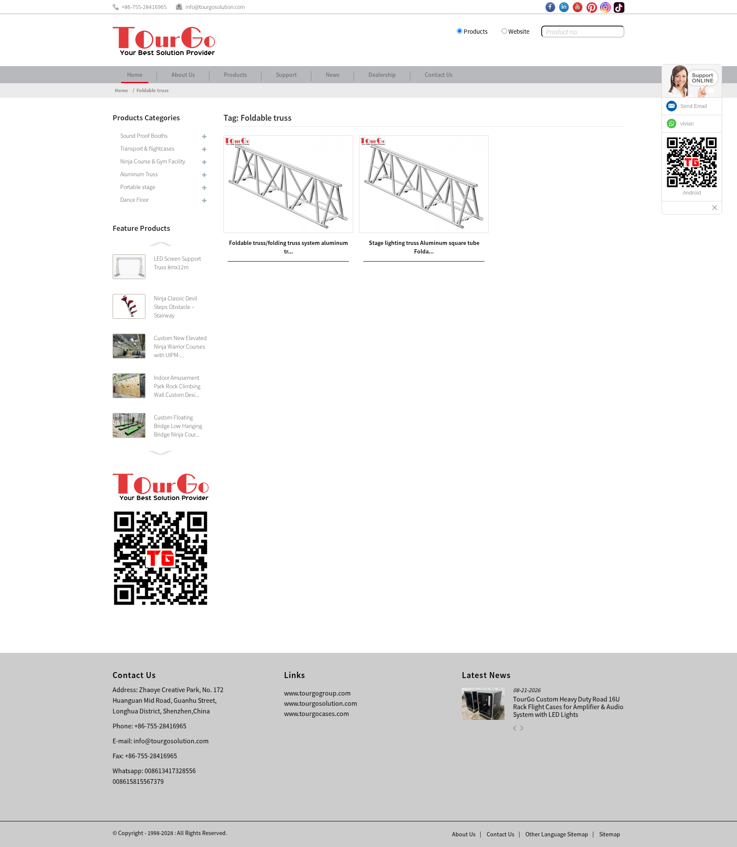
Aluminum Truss (139, 174)
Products (475, 31)
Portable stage (137, 187)
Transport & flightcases (147, 148)
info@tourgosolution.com (171, 740)
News (332, 75)
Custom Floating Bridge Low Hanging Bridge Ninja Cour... (178, 425)
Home (134, 75)
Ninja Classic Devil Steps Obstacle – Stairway (175, 306)
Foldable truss (152, 90)
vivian (687, 124)
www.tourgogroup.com (317, 693)
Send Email (693, 106)
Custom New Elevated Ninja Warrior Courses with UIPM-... (180, 346)
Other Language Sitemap (556, 834)
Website (518, 31)
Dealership (382, 75)
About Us (183, 75)
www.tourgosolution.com (320, 703)
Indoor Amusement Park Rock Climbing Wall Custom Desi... (177, 386)
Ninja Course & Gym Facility (152, 161)
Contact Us (439, 75)
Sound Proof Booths (144, 136)
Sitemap (609, 834)
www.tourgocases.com (316, 713)
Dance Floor (134, 200)
